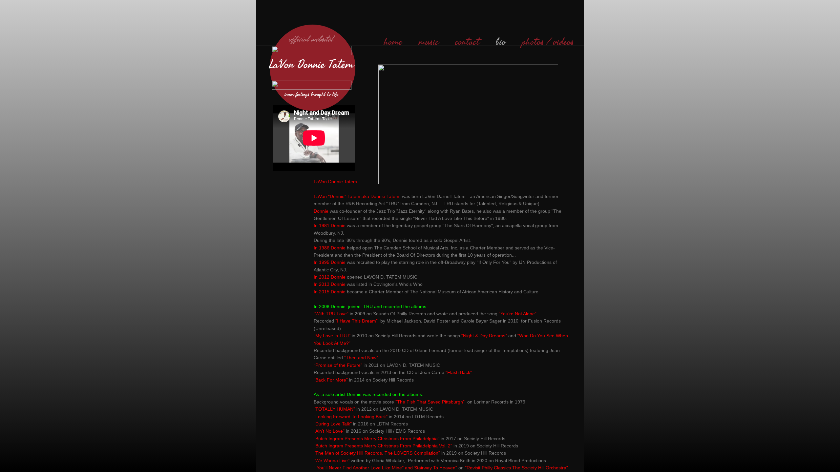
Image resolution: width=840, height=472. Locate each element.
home (393, 42)
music (429, 42)
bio (501, 42)
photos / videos (548, 42)
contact (467, 42)
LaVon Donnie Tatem (313, 65)
